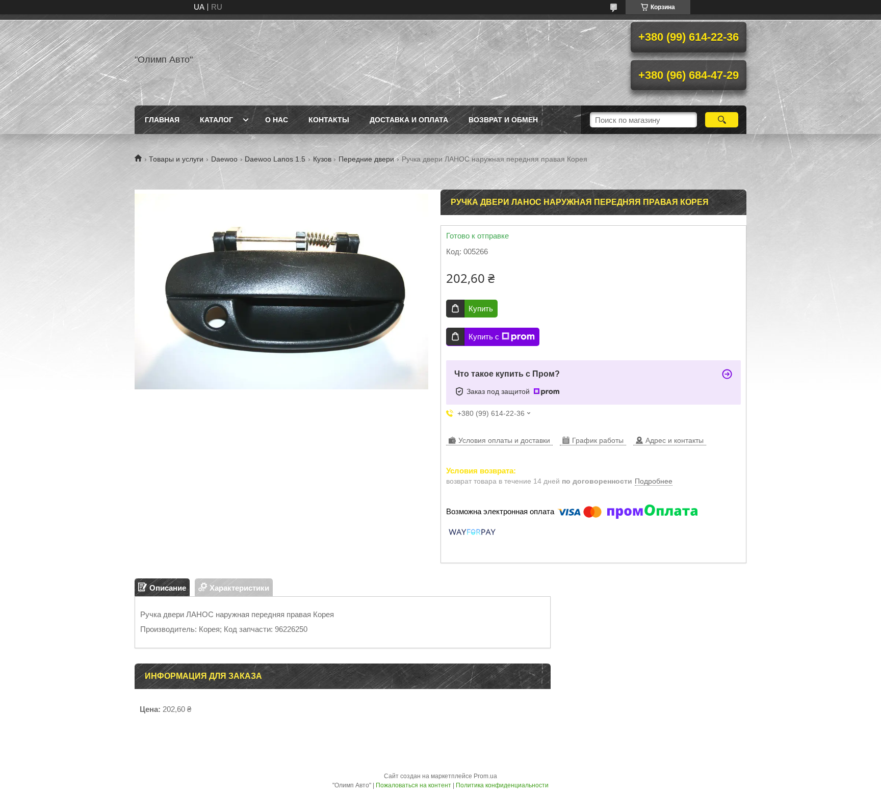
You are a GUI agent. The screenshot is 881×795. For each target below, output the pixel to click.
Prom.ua (485, 776)
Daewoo (224, 159)
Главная (162, 120)
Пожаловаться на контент (413, 785)
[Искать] (721, 119)
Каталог (216, 120)
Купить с (484, 336)
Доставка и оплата (409, 120)
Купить (481, 308)
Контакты (328, 120)
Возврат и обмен (503, 120)
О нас (276, 120)
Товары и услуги (176, 159)
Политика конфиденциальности (502, 785)
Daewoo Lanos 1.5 (275, 159)
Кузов (322, 159)
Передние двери (366, 159)
